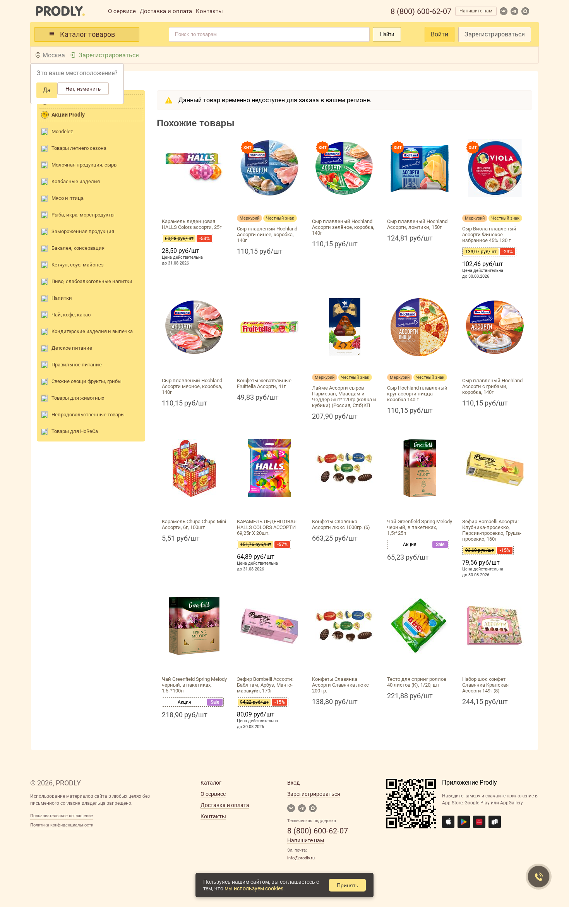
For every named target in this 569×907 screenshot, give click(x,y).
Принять (347, 885)
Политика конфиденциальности (61, 825)
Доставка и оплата (166, 11)
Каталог (211, 783)
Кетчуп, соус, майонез (77, 265)
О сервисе (122, 11)
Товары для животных (77, 398)
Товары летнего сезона (78, 148)
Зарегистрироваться (494, 34)
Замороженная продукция (82, 231)
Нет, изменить (83, 89)
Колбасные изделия (75, 181)
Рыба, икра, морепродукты (83, 215)
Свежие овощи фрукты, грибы (86, 381)
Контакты (209, 11)
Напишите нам (475, 11)
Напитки (61, 298)
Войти (439, 34)
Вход (293, 783)
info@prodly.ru (301, 858)
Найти (387, 34)
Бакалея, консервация (78, 248)
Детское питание (71, 348)
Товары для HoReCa (74, 431)
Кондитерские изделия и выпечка (92, 331)
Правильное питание (76, 365)
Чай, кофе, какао (71, 315)
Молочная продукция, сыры (84, 165)
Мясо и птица (67, 198)
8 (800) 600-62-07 (421, 11)
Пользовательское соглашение (61, 815)
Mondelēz (62, 131)
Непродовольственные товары (88, 414)
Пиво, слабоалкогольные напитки (91, 281)
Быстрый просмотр (194, 206)
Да (47, 90)
